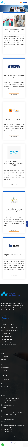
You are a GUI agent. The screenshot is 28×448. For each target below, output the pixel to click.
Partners (3, 362)
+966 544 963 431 (8, 402)
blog (2, 322)
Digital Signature (5, 333)
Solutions (3, 359)
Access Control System (7, 342)
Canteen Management (7, 336)
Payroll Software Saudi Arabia (9, 330)
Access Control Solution (7, 339)
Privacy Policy (5, 367)
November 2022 (5, 318)
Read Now (14, 51)
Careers (3, 365)
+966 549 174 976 (8, 417)
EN (21, 2)
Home (2, 353)
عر (23, 2)
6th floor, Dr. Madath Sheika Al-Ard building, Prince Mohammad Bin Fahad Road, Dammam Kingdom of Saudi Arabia (15, 412)
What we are (4, 356)
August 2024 (4, 317)
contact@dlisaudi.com (9, 405)
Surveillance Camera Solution (9, 344)
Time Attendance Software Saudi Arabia (12, 328)
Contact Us (4, 370)
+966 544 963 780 (8, 429)
